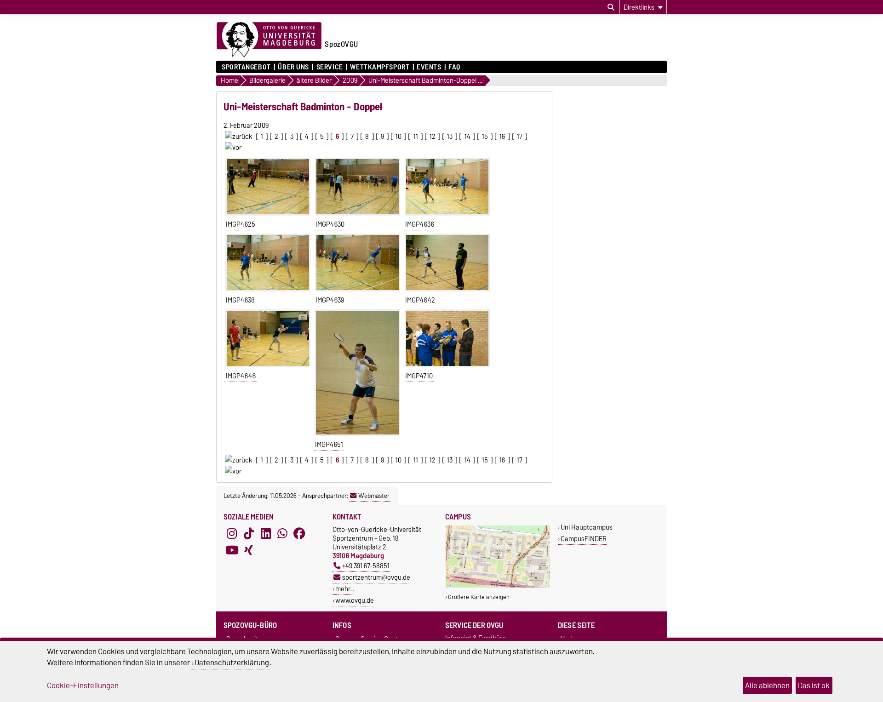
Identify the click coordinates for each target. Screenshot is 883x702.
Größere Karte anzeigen (479, 597)
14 (467, 136)
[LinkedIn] (266, 533)
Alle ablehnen (767, 685)
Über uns (293, 67)
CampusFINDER (584, 538)
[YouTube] (232, 550)
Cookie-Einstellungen (83, 685)
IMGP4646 (241, 376)
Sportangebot (246, 67)
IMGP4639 (329, 300)
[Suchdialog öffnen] (611, 7)
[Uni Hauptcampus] (497, 585)
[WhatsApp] (282, 533)
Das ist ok (814, 685)
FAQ (454, 67)
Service (329, 67)
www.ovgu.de (354, 600)
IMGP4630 (329, 224)
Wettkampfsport (379, 67)
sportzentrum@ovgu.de (376, 577)
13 (450, 136)
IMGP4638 (240, 300)
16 (502, 136)
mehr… (344, 588)
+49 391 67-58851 (366, 565)
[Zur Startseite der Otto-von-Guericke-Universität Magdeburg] (269, 40)
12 (433, 136)
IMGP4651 (329, 444)
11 (415, 136)
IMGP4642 (420, 300)
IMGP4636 (419, 224)
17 (519, 136)
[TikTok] (249, 533)
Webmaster (374, 495)
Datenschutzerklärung (232, 662)
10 (398, 136)
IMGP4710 (419, 376)
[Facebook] (299, 533)
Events (429, 67)
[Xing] (249, 550)
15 (485, 136)
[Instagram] (232, 533)
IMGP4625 (240, 224)
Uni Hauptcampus (587, 527)
